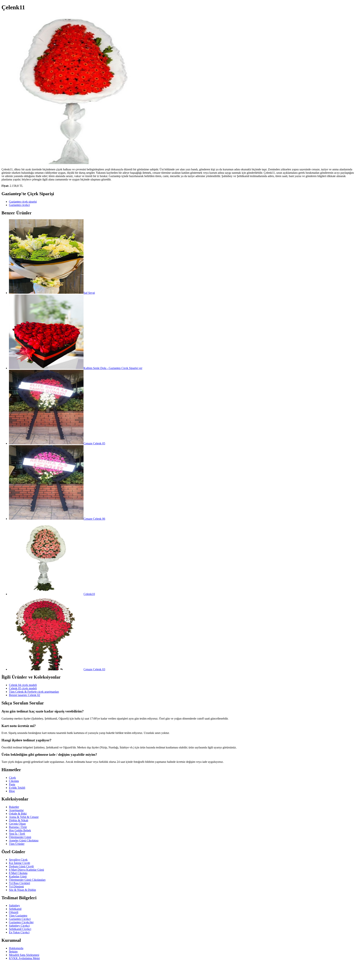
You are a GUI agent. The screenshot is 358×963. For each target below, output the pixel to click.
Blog (12, 791)
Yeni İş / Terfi (17, 833)
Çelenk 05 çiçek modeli (23, 688)
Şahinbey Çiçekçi (19, 925)
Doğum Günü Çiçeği (21, 866)
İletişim (13, 951)
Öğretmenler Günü (20, 837)
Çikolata (14, 781)
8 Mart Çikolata (18, 873)
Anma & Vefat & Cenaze (24, 817)
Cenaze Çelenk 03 (94, 669)
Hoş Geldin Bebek (20, 830)
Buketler (14, 806)
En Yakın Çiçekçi (19, 932)
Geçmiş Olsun (17, 823)
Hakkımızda (16, 948)
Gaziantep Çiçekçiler (21, 922)
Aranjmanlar (16, 810)
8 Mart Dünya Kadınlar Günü (26, 869)
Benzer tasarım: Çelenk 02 (24, 695)
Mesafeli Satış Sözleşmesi (24, 954)
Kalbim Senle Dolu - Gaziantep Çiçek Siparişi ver (113, 368)
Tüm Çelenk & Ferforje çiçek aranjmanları (34, 691)
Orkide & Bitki (18, 813)
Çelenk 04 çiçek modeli (23, 685)
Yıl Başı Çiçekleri (19, 883)
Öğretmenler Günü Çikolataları (27, 879)
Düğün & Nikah (18, 820)
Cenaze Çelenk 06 (94, 518)
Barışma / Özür (18, 827)
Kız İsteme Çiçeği (19, 863)
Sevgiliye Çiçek (18, 859)
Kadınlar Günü (18, 876)
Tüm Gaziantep (18, 915)
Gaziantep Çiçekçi (20, 918)
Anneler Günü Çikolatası (23, 840)
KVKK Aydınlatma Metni (24, 958)
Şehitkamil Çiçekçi (20, 929)
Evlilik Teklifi (17, 787)
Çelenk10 (89, 594)
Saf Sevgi (89, 292)
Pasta (12, 784)
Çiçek (12, 777)
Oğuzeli (13, 912)
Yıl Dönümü (16, 886)
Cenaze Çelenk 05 (94, 443)
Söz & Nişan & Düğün (22, 889)
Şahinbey (14, 905)
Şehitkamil (15, 908)
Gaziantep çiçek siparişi (23, 201)
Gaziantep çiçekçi (19, 205)
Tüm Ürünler (16, 843)
